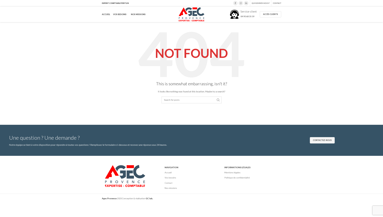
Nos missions (171, 188)
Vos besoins (170, 177)
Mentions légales (232, 172)
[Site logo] (191, 14)
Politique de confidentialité (237, 177)
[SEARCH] (218, 99)
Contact (168, 183)
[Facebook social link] (235, 3)
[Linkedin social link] (246, 3)
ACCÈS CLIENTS (270, 14)
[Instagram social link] (241, 3)
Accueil (168, 172)
